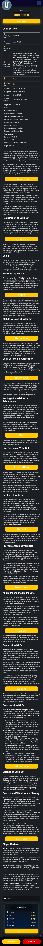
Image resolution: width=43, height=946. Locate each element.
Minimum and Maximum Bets (13, 131)
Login (6, 108)
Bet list (21, 529)
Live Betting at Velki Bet (12, 122)
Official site (21, 179)
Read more (21, 587)
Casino (21, 688)
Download (21, 378)
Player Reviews (9, 146)
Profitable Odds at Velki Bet (13, 128)
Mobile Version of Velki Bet (13, 113)
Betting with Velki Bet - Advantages (16, 119)
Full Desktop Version (11, 110)
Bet (14, 84)
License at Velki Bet (10, 140)
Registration (21, 239)
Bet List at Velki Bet (11, 125)
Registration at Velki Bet (12, 105)
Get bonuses (21, 766)
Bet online (21, 338)
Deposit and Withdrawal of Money (15, 143)
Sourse (21, 630)
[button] (39, 3)
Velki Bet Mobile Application (13, 116)
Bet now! (21, 838)
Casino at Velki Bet (10, 134)
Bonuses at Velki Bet (11, 137)
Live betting (21, 467)
